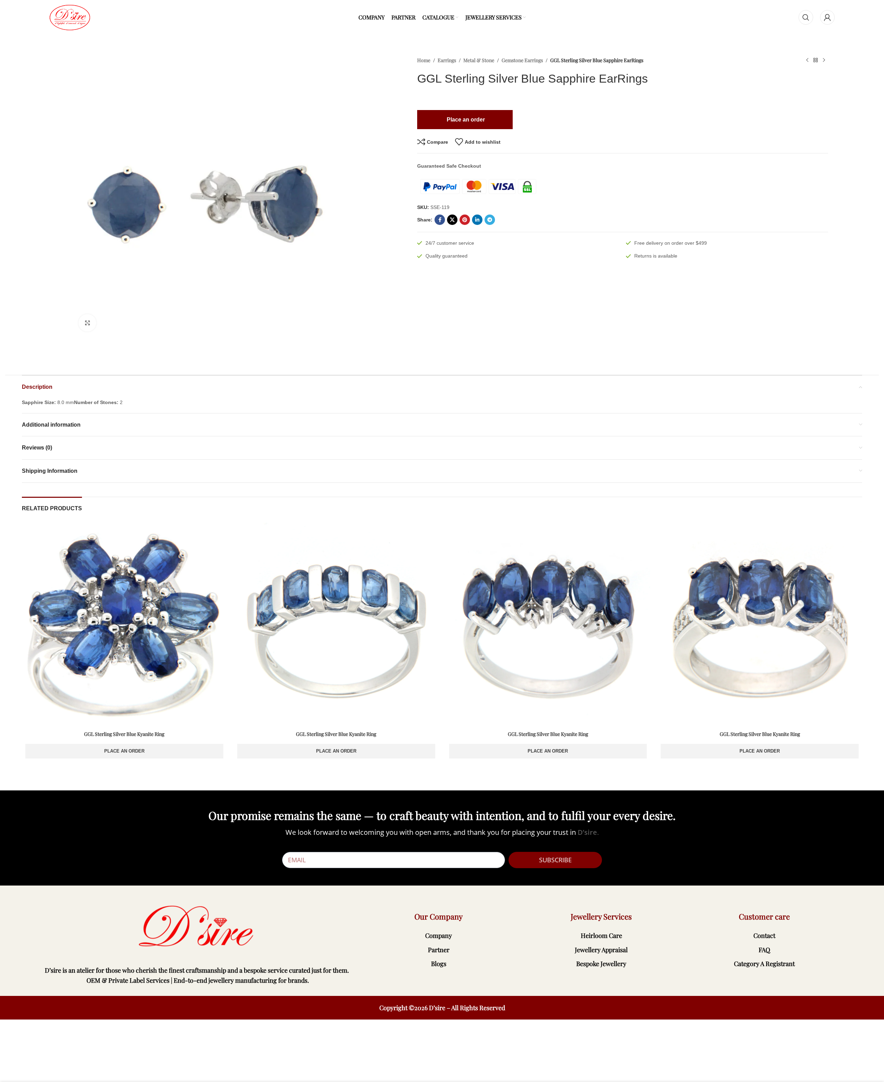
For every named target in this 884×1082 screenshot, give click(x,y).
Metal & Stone (478, 60)
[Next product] (824, 60)
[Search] (806, 17)
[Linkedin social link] (477, 220)
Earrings (447, 60)
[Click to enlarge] (87, 323)
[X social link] (452, 220)
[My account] (827, 17)
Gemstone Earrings (522, 60)
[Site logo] (69, 17)
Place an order (124, 751)
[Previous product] (807, 60)
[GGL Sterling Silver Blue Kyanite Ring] (124, 625)
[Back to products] (815, 60)
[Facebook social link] (440, 220)
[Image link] (197, 927)
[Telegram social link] (490, 220)
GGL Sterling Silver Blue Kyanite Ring (124, 734)
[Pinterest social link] (465, 220)
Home (423, 60)
